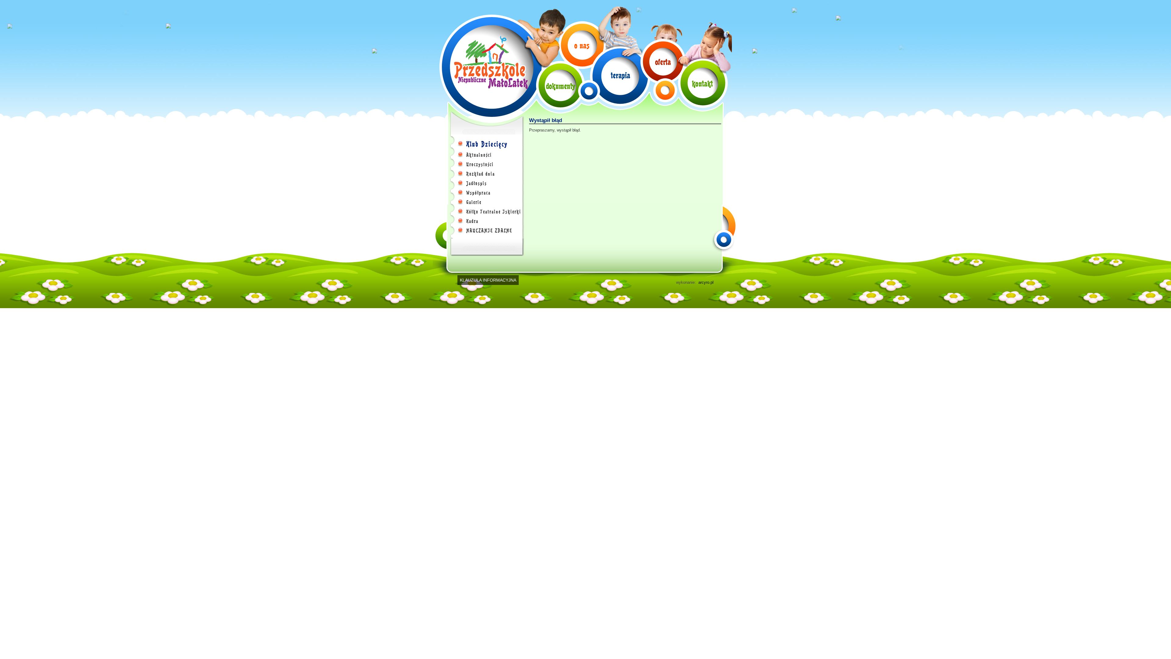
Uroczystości (480, 164)
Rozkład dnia (480, 174)
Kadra (472, 221)
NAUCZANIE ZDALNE (489, 230)
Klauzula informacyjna (488, 280)
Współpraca (478, 192)
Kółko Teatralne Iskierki (493, 211)
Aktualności (479, 155)
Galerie (474, 202)
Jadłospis (476, 183)
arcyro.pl (706, 282)
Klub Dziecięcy (486, 144)
